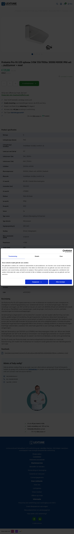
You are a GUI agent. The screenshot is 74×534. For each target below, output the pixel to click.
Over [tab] (61, 256)
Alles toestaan (60, 282)
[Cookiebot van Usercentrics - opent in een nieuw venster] (64, 251)
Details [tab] (37, 256)
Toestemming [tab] (12, 256)
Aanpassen (35, 282)
